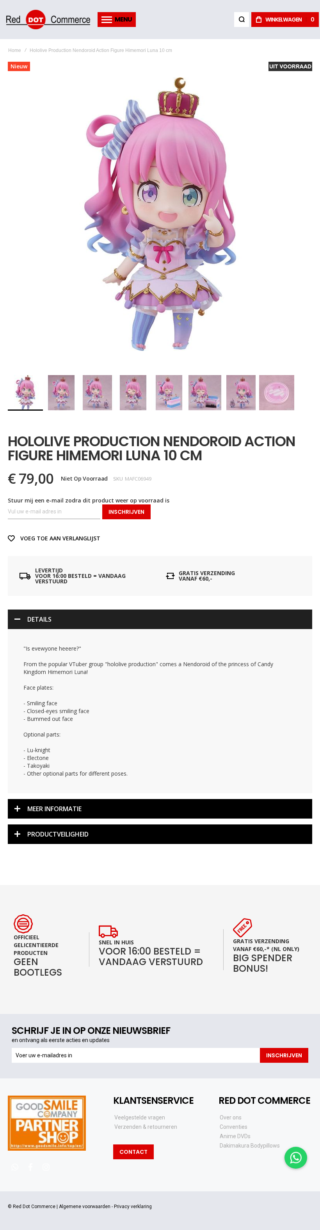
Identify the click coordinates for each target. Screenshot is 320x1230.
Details (39, 619)
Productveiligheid (58, 834)
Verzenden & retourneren (145, 1127)
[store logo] (48, 19)
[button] (62, 392)
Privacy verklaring (133, 1206)
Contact (133, 1152)
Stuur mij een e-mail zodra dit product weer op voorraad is (88, 500)
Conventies (233, 1127)
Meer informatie (54, 809)
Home (14, 50)
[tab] (160, 619)
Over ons (231, 1117)
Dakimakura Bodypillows (250, 1145)
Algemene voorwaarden (84, 1206)
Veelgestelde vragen (139, 1117)
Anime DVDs (235, 1136)
